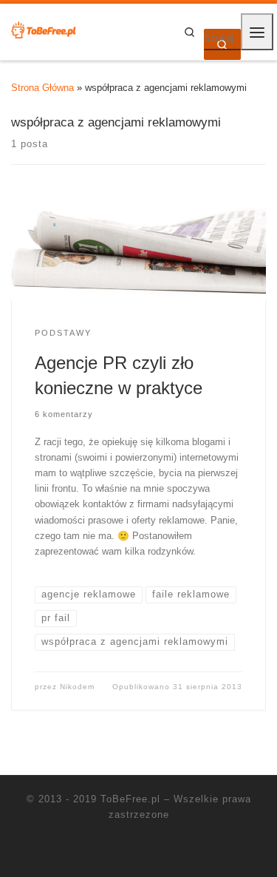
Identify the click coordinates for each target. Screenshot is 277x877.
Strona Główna (42, 87)
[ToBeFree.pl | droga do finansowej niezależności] (44, 31)
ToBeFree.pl (130, 799)
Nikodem (77, 687)
